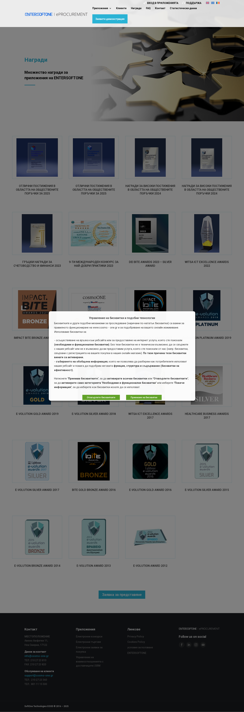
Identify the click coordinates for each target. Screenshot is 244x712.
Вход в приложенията (162, 3)
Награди (136, 8)
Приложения (100, 8)
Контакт (160, 8)
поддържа (193, 3)
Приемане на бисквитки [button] (144, 397)
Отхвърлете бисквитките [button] (101, 397)
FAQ (148, 8)
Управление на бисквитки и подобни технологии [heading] (122, 318)
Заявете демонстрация (110, 19)
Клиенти (121, 8)
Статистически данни (183, 8)
